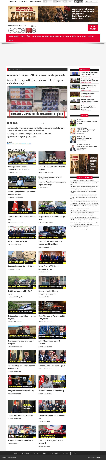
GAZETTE (14, 457)
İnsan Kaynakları (55, 453)
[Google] (14, 123)
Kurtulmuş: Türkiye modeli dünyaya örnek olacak (82, 219)
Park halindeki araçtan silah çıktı (79, 229)
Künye (44, 453)
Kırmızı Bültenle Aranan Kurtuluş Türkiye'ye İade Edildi (89, 100)
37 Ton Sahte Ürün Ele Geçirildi (79, 210)
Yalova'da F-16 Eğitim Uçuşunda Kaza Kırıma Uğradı (83, 217)
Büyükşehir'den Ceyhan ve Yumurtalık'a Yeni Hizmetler (84, 203)
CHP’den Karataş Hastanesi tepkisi (52, 365)
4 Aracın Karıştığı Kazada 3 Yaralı (79, 226)
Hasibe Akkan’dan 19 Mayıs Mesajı (51, 390)
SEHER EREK (80, 145)
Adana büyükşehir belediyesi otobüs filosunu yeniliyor (84, 222)
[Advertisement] (53, 54)
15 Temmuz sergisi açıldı (17, 241)
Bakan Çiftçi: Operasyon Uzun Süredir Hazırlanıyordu (89, 73)
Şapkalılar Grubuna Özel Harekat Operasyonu (88, 94)
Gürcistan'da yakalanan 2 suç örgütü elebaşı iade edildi (84, 201)
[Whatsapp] (16, 123)
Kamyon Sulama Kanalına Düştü (20, 440)
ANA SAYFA (13, 1)
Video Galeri (25, 453)
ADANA (20, 70)
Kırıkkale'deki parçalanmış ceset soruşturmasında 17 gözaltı (88, 86)
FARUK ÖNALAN (81, 128)
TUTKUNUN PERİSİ (82, 120)
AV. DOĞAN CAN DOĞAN (83, 136)
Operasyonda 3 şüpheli (16, 136)
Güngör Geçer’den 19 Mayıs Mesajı (21, 390)
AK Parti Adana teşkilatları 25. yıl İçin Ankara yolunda (83, 205)
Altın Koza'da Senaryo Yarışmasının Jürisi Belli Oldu (89, 79)
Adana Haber (10, 144)
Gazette (29, 144)
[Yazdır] (36, 123)
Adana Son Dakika (20, 144)
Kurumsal (65, 453)
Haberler (14, 70)
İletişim (74, 453)
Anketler (16, 453)
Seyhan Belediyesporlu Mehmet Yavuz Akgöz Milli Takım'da (88, 107)
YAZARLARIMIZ (23, 1)
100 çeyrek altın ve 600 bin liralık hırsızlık (81, 224)
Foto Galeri (36, 453)
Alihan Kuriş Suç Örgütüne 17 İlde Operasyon (82, 212)
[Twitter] (11, 123)
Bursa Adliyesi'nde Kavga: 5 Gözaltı (21, 266)
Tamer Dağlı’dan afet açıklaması (20, 415)
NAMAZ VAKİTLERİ (35, 1)
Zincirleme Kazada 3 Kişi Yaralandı (79, 208)
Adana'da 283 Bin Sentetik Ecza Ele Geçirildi (81, 215)
